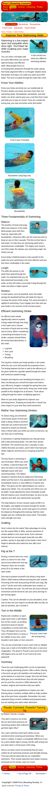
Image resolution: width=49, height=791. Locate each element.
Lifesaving (30, 7)
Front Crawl (7, 28)
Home (3, 32)
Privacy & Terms (22, 786)
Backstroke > (41, 774)
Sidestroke (18, 28)
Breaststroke (35, 24)
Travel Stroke (30, 28)
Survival (21, 7)
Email (5, 9)
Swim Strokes (11, 24)
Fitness (13, 7)
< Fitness (6, 774)
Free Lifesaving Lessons (17, 3)
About (5, 7)
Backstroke (23, 24)
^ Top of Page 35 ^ (24, 774)
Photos (40, 7)
